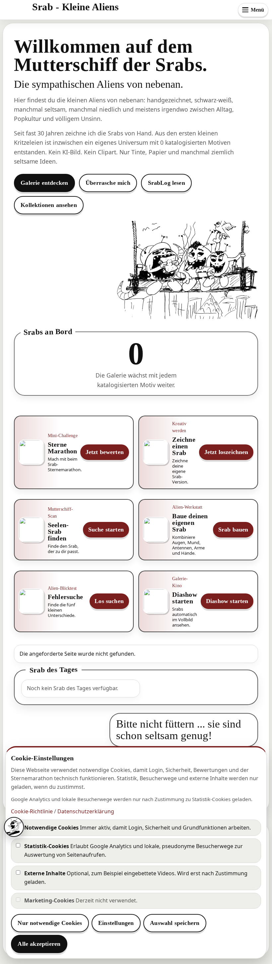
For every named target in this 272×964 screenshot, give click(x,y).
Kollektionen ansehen (49, 205)
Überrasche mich (108, 182)
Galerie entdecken (44, 182)
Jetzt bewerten (105, 452)
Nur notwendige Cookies (50, 923)
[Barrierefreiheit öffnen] (14, 827)
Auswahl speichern (174, 923)
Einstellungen (116, 923)
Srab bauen (233, 529)
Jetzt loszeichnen (226, 452)
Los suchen (109, 601)
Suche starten (106, 529)
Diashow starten (227, 601)
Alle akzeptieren (39, 943)
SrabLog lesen (166, 182)
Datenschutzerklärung (85, 811)
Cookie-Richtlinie (32, 811)
